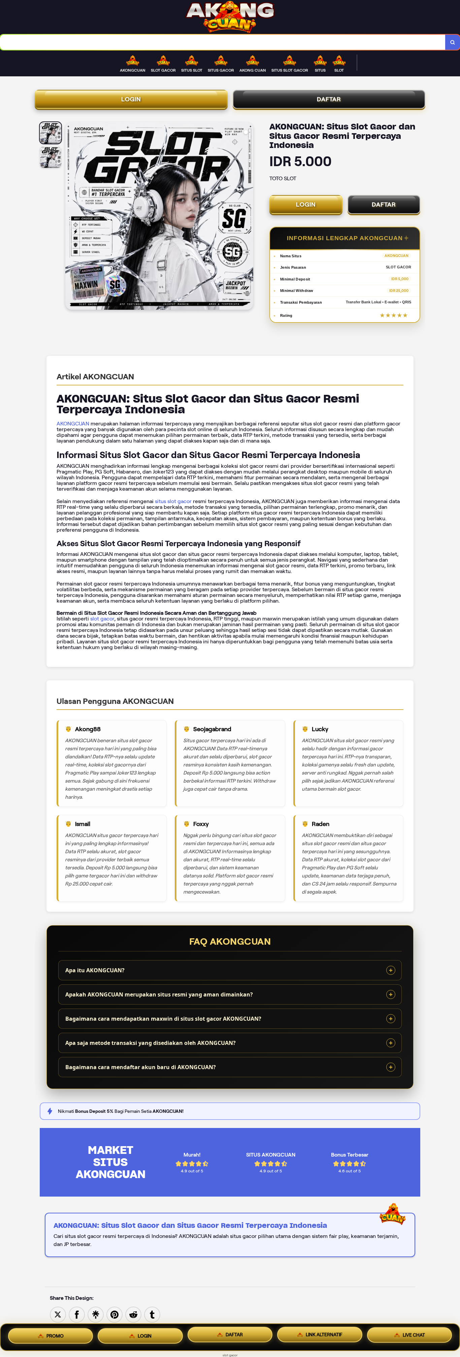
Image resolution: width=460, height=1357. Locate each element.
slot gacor (102, 618)
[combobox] (223, 42)
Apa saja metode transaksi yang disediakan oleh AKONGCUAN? (150, 1043)
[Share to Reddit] (133, 1314)
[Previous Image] (70, 217)
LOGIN (131, 99)
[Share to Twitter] (58, 1314)
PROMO (55, 1335)
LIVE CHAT (414, 1337)
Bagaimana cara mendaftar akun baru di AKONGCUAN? (140, 1067)
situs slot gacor (173, 501)
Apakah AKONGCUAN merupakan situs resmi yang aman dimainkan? (159, 994)
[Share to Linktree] (96, 1314)
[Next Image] (247, 217)
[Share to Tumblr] (152, 1314)
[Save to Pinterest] (114, 1314)
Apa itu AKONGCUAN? (95, 970)
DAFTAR (329, 99)
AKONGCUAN (73, 423)
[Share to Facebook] (77, 1314)
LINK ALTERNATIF (324, 1337)
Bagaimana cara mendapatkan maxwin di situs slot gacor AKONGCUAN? (163, 1018)
